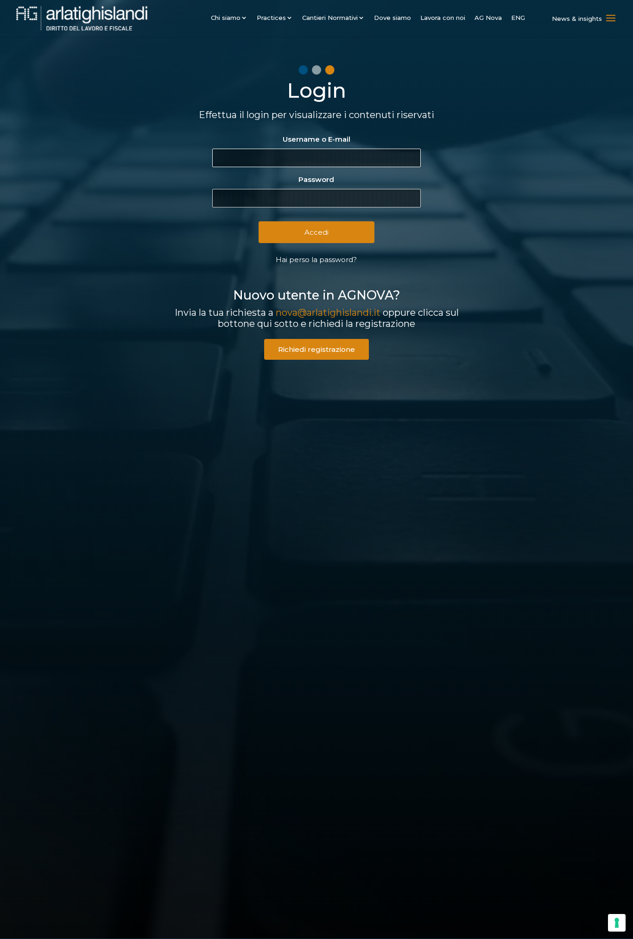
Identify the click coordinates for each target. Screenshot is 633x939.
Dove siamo (392, 17)
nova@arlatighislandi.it (328, 312)
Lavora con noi (442, 17)
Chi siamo (226, 17)
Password (316, 179)
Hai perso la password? (316, 259)
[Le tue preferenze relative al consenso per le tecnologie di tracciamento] (617, 923)
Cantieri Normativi (330, 17)
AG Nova (488, 17)
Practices (271, 17)
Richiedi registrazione (316, 349)
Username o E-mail (316, 139)
